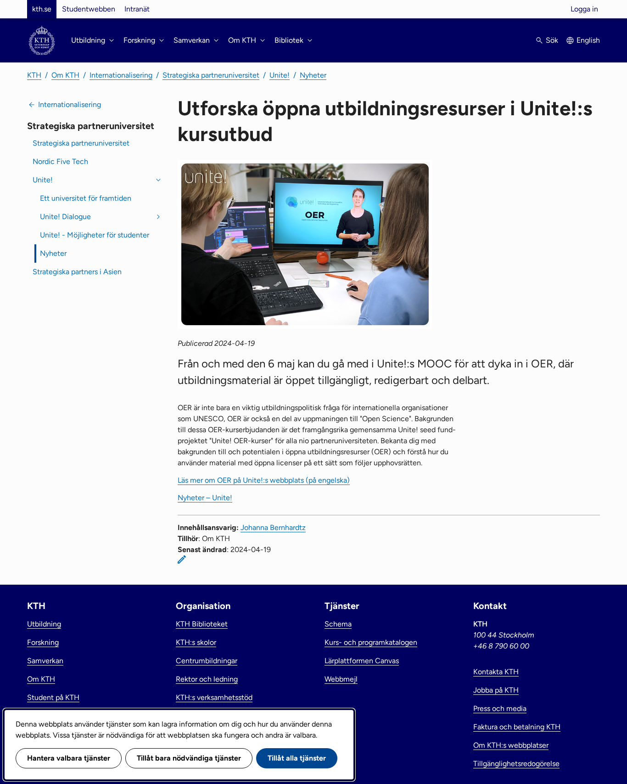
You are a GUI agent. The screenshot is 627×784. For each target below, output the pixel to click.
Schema (338, 624)
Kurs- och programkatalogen (371, 642)
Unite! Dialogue (65, 216)
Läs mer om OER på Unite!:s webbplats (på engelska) (264, 480)
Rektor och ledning (207, 679)
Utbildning (44, 624)
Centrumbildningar (206, 660)
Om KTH (65, 75)
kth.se (41, 9)
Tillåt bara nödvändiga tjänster (189, 758)
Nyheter (313, 75)
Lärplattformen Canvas (362, 660)
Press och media (499, 708)
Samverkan (45, 660)
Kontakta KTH (496, 671)
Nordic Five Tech (60, 161)
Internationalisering (121, 75)
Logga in (584, 9)
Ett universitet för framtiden (85, 198)
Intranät (137, 9)
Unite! (279, 75)
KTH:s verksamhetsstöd (214, 697)
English (588, 40)
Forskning (43, 642)
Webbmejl (341, 679)
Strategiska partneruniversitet (210, 75)
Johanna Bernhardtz (273, 527)
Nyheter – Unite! (205, 497)
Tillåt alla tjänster (297, 758)
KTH (34, 75)
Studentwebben (88, 9)
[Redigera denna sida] (182, 559)
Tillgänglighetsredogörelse (516, 763)
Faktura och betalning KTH (516, 726)
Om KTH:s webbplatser (511, 745)
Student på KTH (53, 697)
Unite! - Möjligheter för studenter (94, 235)
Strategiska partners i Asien (77, 271)
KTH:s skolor (196, 642)
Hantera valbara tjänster (68, 758)
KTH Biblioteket (202, 624)
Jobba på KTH (496, 690)
